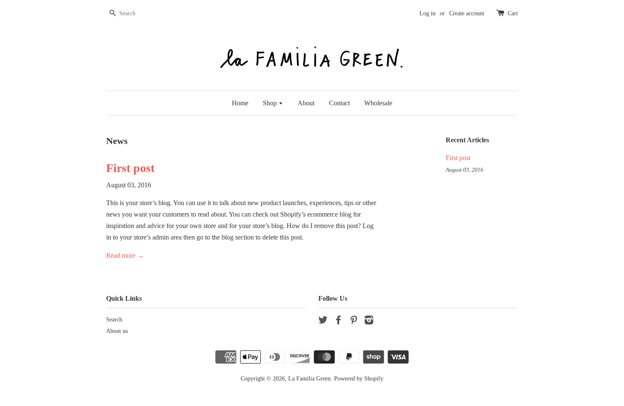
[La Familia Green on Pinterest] (353, 322)
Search (114, 319)
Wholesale (378, 103)
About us (117, 331)
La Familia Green (309, 378)
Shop (270, 103)
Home (240, 103)
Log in (427, 13)
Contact (339, 103)
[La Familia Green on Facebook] (338, 322)
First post (130, 168)
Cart (513, 13)
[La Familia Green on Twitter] (323, 322)
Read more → (125, 255)
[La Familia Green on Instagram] (369, 322)
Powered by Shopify (358, 378)
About (306, 103)
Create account (466, 13)
